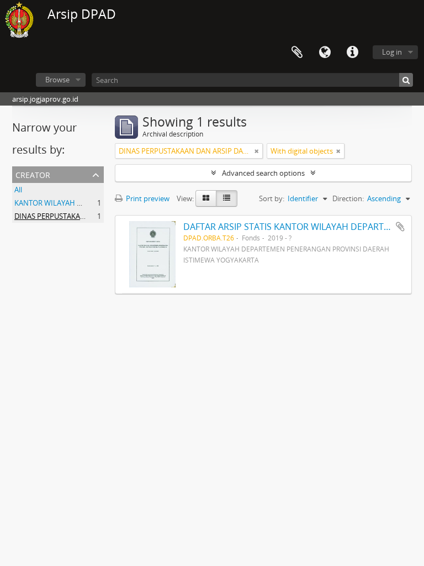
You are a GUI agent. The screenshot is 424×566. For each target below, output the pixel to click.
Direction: (348, 198)
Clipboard (297, 52)
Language (324, 52)
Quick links (352, 52)
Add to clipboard (400, 226)
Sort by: (271, 198)
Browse (57, 80)
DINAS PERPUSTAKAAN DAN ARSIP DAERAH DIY (91, 216)
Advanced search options (263, 173)
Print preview (146, 198)
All (18, 190)
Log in (392, 52)
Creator (32, 173)
